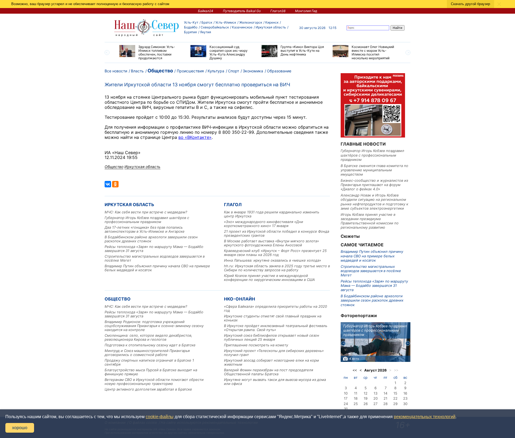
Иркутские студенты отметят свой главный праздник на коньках (272, 318)
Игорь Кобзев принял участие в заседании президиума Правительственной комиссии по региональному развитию (370, 221)
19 (365, 398)
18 (356, 398)
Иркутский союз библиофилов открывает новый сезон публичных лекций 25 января (271, 337)
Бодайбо (190, 27)
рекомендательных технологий (424, 416)
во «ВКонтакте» (195, 137)
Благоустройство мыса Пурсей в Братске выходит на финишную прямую (151, 372)
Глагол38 (277, 11)
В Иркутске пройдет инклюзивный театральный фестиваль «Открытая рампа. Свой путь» (275, 328)
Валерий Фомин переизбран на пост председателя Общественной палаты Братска (268, 372)
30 (405, 404)
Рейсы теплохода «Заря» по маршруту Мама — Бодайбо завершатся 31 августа (154, 248)
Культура (216, 71)
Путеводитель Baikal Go (242, 11)
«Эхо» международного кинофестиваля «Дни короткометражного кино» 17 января (263, 224)
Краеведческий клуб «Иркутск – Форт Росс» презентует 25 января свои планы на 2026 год (275, 252)
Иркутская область (271, 27)
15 (395, 393)
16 (405, 393)
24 (346, 404)
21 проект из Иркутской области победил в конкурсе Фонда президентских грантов (276, 233)
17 (345, 398)
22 (395, 398)
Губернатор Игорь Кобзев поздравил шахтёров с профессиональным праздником (147, 220)
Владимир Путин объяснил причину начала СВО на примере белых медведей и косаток (157, 268)
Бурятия (190, 32)
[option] (150, 52)
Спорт (233, 71)
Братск (206, 22)
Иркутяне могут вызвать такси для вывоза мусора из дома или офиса (275, 381)
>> (396, 370)
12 (365, 393)
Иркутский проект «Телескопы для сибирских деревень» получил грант (274, 352)
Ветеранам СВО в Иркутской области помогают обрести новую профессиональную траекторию (154, 381)
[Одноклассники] (115, 184)
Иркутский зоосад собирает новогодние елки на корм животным (271, 362)
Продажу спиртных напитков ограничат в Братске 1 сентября (149, 362)
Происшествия (190, 71)
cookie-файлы (160, 416)
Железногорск (250, 22)
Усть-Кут (191, 22)
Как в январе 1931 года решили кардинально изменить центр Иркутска (271, 214)
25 (356, 404)
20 (375, 398)
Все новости (116, 71)
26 (365, 404)
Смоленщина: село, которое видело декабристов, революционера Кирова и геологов (148, 337)
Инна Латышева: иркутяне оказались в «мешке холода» (272, 260)
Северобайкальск (215, 27)
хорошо (19, 427)
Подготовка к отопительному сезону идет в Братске (150, 345)
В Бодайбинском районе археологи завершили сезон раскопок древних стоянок (151, 239)
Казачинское (242, 27)
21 (385, 398)
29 (395, 404)
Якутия (205, 32)
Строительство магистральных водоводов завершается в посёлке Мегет (155, 258)
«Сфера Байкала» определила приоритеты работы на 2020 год (275, 308)
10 (346, 393)
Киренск (271, 22)
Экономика (253, 71)
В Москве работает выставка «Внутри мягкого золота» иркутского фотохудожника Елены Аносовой (271, 243)
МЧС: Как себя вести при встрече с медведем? (146, 212)
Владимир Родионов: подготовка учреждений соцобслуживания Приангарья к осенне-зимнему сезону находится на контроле (154, 326)
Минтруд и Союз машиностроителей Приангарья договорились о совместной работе (147, 352)
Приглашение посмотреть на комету (256, 345)
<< (355, 370)
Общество (160, 70)
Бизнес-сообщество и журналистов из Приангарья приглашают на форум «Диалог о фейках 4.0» (374, 184)
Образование (279, 71)
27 (375, 404)
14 (385, 393)
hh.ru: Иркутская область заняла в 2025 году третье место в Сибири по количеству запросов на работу (277, 268)
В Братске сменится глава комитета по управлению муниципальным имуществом (374, 170)
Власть (137, 71)
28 (385, 404)
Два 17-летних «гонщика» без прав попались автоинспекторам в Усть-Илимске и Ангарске (145, 229)
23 (405, 398)
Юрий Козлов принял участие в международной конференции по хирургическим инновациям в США (269, 277)
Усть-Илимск (225, 22)
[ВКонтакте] (108, 184)
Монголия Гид (306, 11)
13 (375, 393)
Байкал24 (205, 11)
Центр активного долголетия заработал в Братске (148, 389)
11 (355, 393)
